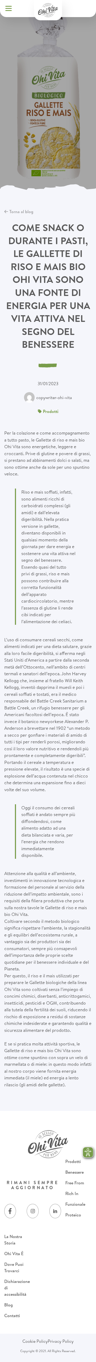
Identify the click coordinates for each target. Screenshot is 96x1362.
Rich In (71, 1193)
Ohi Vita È (13, 1253)
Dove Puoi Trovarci (13, 1267)
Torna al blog (21, 211)
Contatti (12, 1315)
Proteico (73, 1215)
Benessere (74, 1172)
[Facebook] (10, 1211)
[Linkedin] (55, 1211)
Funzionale (75, 1204)
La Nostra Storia (13, 1240)
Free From (74, 1183)
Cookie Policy (35, 1341)
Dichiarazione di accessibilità (17, 1287)
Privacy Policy (61, 1341)
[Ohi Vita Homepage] (48, 10)
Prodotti (73, 1161)
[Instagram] (32, 1211)
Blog (8, 1305)
